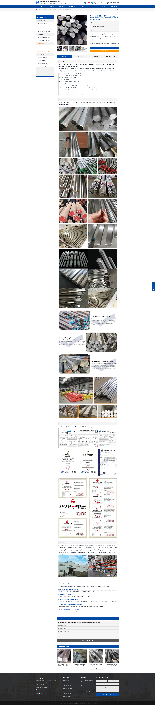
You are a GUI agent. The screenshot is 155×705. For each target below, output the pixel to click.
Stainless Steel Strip (41, 71)
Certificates (95, 56)
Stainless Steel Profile (41, 54)
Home (39, 9)
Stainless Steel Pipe (41, 34)
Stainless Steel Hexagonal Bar (65, 9)
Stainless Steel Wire (41, 74)
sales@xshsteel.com (113, 2)
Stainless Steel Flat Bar (42, 63)
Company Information (111, 56)
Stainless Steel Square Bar (43, 49)
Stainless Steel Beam (42, 57)
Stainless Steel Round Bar (43, 46)
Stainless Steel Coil (41, 69)
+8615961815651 (101, 2)
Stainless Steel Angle (42, 66)
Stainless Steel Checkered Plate (44, 31)
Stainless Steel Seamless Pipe (44, 40)
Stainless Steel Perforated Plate (44, 28)
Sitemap (88, 703)
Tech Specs (64, 56)
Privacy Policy (94, 703)
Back (118, 9)
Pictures (80, 56)
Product (44, 9)
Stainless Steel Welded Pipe (43, 37)
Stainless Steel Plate (41, 20)
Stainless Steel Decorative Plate (44, 26)
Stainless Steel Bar (52, 9)
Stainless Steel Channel (43, 60)
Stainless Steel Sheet (42, 23)
